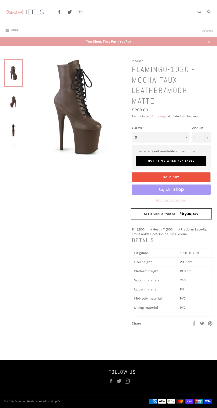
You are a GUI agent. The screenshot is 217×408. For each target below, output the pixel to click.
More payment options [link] (171, 200)
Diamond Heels (24, 401)
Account (207, 30)
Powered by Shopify (47, 401)
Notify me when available (171, 160)
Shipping (158, 116)
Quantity (197, 127)
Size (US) (138, 127)
